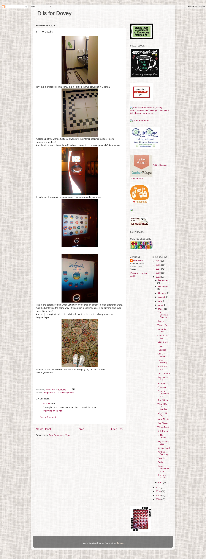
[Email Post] (73, 389)
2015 (158, 265)
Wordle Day (163, 325)
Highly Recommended (163, 468)
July (160, 301)
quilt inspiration (67, 392)
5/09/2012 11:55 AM (52, 411)
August (161, 297)
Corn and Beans (161, 476)
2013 (158, 273)
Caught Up (162, 342)
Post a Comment (48, 417)
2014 (158, 269)
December (163, 280)
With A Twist (163, 427)
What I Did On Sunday (162, 406)
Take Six (161, 458)
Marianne (138, 260)
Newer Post (43, 429)
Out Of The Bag (162, 336)
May (160, 309)
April (160, 482)
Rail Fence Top (162, 378)
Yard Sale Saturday (162, 453)
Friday (160, 346)
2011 (158, 487)
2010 (158, 491)
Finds (160, 462)
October (162, 293)
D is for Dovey (54, 13)
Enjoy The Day (162, 414)
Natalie (46, 403)
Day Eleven (162, 423)
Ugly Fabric (162, 431)
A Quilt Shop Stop (163, 442)
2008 (158, 499)
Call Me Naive (161, 355)
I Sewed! (161, 350)
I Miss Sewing (162, 361)
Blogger (120, 543)
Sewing (160, 321)
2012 (158, 277)
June (160, 305)
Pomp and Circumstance (163, 393)
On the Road (163, 448)
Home (80, 429)
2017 (158, 261)
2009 (158, 495)
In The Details (161, 436)
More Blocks (163, 419)
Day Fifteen (162, 400)
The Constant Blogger (162, 314)
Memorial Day (161, 330)
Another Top (163, 383)
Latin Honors (163, 373)
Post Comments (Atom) (60, 435)
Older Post (116, 429)
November (163, 287)
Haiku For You (162, 367)
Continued (162, 387)
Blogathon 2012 (51, 392)
